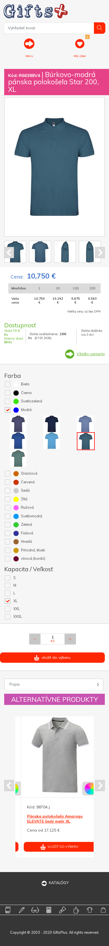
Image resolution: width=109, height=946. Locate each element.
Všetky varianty (91, 353)
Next (100, 252)
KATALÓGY (59, 882)
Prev (9, 252)
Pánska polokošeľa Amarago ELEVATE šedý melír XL (49, 819)
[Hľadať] (99, 28)
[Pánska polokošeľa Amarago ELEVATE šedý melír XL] (54, 754)
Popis (15, 684)
